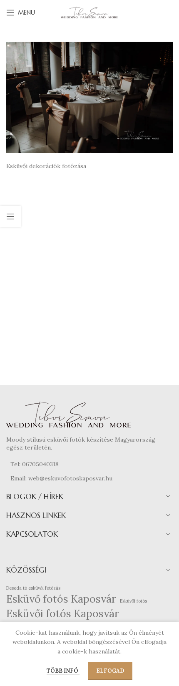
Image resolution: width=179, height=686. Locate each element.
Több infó (63, 670)
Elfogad (110, 670)
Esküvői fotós (133, 601)
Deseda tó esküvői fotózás (33, 588)
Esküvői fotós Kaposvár (62, 613)
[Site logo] (89, 12)
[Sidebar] (10, 216)
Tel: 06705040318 (34, 464)
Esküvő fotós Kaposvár (61, 599)
